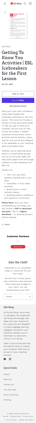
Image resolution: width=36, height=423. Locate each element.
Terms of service (11, 420)
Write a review (18, 246)
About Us (8, 379)
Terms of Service (11, 395)
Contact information (26, 420)
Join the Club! (10, 390)
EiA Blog (7, 400)
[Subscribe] (29, 297)
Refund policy (16, 416)
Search (7, 374)
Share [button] (7, 224)
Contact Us (9, 384)
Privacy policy (28, 416)
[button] (4, 3)
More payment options (18, 106)
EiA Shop (16, 413)
